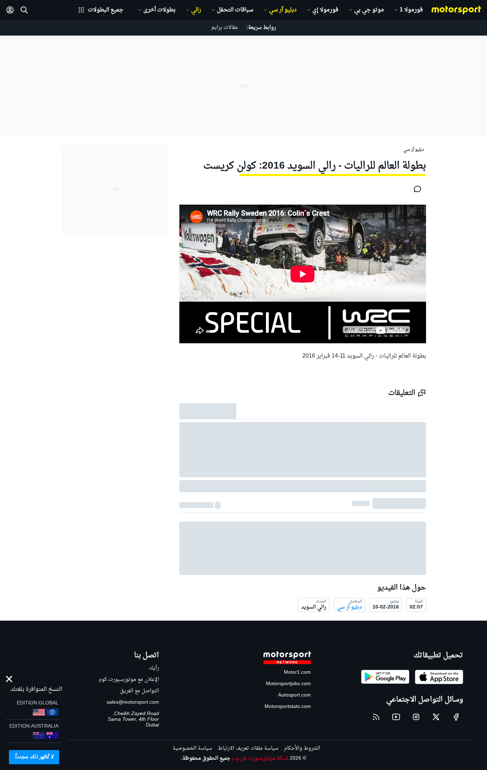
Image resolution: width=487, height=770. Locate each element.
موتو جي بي (369, 10)
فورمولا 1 (411, 10)
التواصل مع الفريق (139, 691)
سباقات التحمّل (235, 10)
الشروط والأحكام (302, 748)
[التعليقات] (415, 189)
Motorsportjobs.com (288, 684)
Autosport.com (294, 695)
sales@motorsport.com (133, 702)
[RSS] (376, 717)
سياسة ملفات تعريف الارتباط (248, 748)
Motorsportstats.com (288, 707)
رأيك (154, 668)
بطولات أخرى (159, 10)
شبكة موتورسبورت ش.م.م (260, 758)
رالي (196, 10)
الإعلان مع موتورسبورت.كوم (129, 679)
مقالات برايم (224, 27)
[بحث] (24, 10)
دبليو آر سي (283, 10)
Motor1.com (297, 672)
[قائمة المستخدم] (10, 10)
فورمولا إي (325, 10)
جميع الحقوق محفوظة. (205, 758)
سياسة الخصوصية (192, 748)
